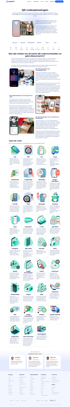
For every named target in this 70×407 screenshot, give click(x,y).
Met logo (41, 248)
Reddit (42, 379)
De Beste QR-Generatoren (43, 378)
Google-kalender (55, 314)
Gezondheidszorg (22, 387)
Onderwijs (21, 389)
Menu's (31, 377)
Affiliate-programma (55, 392)
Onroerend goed (22, 383)
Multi (41, 294)
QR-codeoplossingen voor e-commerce (42, 120)
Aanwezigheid (41, 334)
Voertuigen (32, 387)
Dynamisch (28, 227)
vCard (55, 157)
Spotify (15, 271)
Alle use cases (32, 394)
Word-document (28, 336)
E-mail (42, 227)
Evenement (55, 271)
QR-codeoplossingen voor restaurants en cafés (18, 99)
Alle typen (10, 394)
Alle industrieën (22, 394)
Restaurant (21, 380)
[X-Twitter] (44, 401)
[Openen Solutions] (38, 1)
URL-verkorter (54, 382)
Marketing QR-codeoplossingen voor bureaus (44, 72)
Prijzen (53, 388)
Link (15, 157)
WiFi (28, 157)
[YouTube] (37, 401)
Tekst (15, 227)
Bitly (42, 390)
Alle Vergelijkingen (44, 395)
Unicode (42, 383)
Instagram (15, 248)
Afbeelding (41, 179)
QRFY (42, 386)
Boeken (31, 389)
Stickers (31, 392)
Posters (31, 383)
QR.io (42, 393)
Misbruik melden (23, 400)
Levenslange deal (55, 393)
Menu (55, 248)
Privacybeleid (17, 400)
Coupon (28, 294)
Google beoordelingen (28, 272)
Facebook (55, 204)
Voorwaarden (11, 400)
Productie (21, 392)
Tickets (31, 390)
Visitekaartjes (32, 378)
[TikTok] (42, 401)
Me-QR (42, 391)
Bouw (20, 385)
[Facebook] (46, 401)
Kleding (31, 385)
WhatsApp (42, 204)
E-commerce (21, 382)
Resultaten (54, 387)
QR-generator (54, 377)
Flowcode (43, 385)
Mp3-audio (28, 248)
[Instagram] (39, 401)
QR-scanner (54, 378)
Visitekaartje (15, 179)
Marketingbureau (22, 377)
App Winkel (55, 227)
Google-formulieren (55, 180)
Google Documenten (28, 315)
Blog (52, 390)
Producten (32, 382)
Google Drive (15, 336)
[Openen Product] (31, 1)
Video (28, 204)
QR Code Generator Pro (45, 381)
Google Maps (28, 179)
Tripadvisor (55, 292)
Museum (20, 390)
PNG (15, 314)
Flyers (31, 380)
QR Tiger (42, 388)
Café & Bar (21, 378)
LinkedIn (41, 314)
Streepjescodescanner (56, 380)
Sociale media (15, 294)
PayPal (42, 271)
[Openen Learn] (43, 1)
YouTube (15, 204)
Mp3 (9, 387)
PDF (42, 157)
